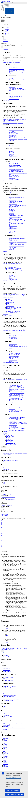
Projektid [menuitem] (11, 155)
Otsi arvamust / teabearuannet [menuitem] (16, 130)
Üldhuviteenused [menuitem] (13, 226)
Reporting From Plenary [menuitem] (11, 304)
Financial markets (5, 515)
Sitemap (5, 706)
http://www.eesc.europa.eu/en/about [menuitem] (11, 62)
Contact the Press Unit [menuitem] (11, 310)
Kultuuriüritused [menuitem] (13, 279)
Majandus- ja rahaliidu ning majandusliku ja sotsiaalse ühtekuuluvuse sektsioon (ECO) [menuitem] (16, 386)
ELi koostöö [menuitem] (12, 87)
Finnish (5, 748)
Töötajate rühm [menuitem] (12, 345)
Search (2, 21)
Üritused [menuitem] (11, 278)
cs (1, 522)
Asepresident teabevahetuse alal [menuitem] (16, 69)
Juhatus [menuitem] (11, 71)
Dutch (4, 760)
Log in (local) (9, 441)
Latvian (5, 757)
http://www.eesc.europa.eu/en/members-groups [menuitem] (14, 330)
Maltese (5, 758)
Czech (4, 739)
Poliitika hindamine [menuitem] (13, 156)
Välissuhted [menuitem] (12, 214)
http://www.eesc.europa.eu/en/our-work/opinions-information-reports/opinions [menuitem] (14, 120)
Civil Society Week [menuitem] (13, 163)
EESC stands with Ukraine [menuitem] (15, 176)
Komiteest (5, 49)
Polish (4, 761)
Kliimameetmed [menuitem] (12, 200)
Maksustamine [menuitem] (12, 231)
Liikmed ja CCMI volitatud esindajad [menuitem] (17, 335)
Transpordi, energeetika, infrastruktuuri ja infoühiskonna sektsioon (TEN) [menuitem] (18, 392)
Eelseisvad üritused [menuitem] (13, 276)
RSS (4, 707)
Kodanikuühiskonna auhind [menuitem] (15, 166)
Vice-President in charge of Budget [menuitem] (17, 70)
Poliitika (5, 180)
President (5, 314)
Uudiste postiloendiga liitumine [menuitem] (13, 311)
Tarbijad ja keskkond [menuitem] (14, 354)
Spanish (5, 745)
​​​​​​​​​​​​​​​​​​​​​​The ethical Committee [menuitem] (14, 99)
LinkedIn (7, 27)
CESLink (5, 726)
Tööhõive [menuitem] (11, 209)
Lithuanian (5, 756)
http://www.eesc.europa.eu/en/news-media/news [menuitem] (14, 294)
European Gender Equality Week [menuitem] (16, 244)
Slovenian (5, 766)
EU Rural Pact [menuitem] (12, 249)
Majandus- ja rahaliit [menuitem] (13, 206)
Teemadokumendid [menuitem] (13, 152)
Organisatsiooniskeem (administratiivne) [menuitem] (18, 79)
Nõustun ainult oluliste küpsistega (14, 794)
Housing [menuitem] (11, 218)
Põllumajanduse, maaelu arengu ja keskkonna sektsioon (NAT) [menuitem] (17, 397)
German (5, 742)
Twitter (6, 32)
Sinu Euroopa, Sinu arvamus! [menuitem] (16, 169)
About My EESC (10, 435)
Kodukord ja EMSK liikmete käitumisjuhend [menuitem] (15, 97)
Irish (4, 751)
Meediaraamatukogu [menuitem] (12, 312)
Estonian (5, 747)
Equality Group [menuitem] (12, 426)
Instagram (7, 29)
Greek (4, 743)
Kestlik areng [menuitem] (12, 230)
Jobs (4, 713)
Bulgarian (5, 738)
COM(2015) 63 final (6, 494)
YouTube (5, 41)
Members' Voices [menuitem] (10, 306)
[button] (3, 652)
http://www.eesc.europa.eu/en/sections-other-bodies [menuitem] (15, 379)
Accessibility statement (8, 700)
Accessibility (3, 43)
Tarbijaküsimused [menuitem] (13, 204)
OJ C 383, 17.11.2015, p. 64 (8, 497)
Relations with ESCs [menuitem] (14, 179)
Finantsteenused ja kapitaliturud (10, 460)
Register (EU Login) (11, 444)
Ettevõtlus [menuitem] (11, 211)
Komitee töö (6, 100)
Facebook (7, 30)
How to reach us (7, 668)
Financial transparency (8, 696)
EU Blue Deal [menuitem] (12, 247)
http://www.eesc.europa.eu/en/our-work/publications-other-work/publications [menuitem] (13, 122)
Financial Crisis (4, 514)
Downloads (6, 655)
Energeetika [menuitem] (12, 210)
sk (1, 546)
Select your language (5, 45)
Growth (2, 516)
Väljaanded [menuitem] (11, 151)
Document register (9, 677)
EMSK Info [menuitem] (9, 303)
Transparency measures (8, 693)
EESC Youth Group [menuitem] (13, 427)
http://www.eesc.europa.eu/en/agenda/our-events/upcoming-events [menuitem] (13, 264)
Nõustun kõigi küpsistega (12, 790)
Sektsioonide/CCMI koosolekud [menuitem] (13, 268)
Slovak (5, 765)
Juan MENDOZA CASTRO (8, 499)
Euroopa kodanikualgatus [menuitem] (15, 170)
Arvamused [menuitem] (11, 131)
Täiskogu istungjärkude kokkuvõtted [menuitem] (17, 137)
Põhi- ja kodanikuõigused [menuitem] (15, 217)
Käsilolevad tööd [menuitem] (13, 136)
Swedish (5, 767)
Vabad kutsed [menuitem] (12, 358)
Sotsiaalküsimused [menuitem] (13, 228)
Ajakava (5, 251)
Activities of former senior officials (11, 699)
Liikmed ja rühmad (7, 315)
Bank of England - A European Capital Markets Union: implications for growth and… (14, 649)
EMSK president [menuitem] (13, 67)
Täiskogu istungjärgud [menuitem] (11, 267)
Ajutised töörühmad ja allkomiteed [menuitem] (17, 417)
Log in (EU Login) (10, 443)
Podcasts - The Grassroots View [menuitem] (13, 307)
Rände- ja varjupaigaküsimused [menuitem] (16, 223)
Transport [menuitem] (11, 232)
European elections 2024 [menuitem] (14, 165)
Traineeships (6, 715)
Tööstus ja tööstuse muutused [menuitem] (15, 219)
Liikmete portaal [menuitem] (13, 338)
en (1, 527)
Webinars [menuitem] (11, 275)
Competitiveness (4, 513)
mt (1, 540)
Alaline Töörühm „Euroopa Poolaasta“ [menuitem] (18, 422)
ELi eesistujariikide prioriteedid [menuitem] (16, 88)
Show (2, 662)
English (5, 744)
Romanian (5, 764)
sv (1, 549)
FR (4, 484)
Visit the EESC (6, 670)
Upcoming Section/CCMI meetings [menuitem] (14, 269)
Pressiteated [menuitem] (9, 300)
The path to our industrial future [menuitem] (16, 171)
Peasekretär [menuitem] (11, 78)
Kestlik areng (6, 461)
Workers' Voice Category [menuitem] (15, 353)
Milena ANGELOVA (7, 505)
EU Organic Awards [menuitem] (13, 175)
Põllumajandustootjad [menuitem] (14, 356)
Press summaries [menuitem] (10, 302)
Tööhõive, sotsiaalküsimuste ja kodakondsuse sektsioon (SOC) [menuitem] (16, 395)
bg (1, 520)
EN (4, 482)
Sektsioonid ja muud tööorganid (10, 362)
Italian (4, 755)
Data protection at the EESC (9, 686)
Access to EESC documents (9, 695)
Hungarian (5, 753)
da (1, 523)
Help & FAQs (9, 440)
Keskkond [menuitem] (11, 213)
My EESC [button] (5, 434)
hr (1, 533)
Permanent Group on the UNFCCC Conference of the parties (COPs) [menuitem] (17, 429)
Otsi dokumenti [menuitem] (12, 146)
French (5, 749)
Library (5, 678)
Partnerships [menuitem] (12, 178)
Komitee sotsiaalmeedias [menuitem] (11, 308)
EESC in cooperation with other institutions (13, 723)
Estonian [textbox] (13, 45)
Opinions (5, 471)
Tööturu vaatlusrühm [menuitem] (14, 411)
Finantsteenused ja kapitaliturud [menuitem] (16, 215)
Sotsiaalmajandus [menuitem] (13, 360)
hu (1, 535)
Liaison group (6, 725)
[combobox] (16, 45)
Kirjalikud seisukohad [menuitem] (14, 133)
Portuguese (5, 762)
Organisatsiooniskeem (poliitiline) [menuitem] (16, 73)
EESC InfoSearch (9, 680)
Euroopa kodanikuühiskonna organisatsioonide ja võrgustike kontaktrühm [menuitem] (16, 420)
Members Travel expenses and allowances (12, 697)
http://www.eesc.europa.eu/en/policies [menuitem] (17, 192)
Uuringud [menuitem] (11, 154)
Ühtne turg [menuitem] (11, 227)
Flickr (6, 34)
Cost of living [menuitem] (12, 248)
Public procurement (7, 716)
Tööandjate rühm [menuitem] (13, 344)
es (1, 528)
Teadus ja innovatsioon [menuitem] (14, 224)
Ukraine (5, 431)
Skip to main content (5, 1)
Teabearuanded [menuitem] (12, 132)
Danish (5, 740)
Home (4, 467)
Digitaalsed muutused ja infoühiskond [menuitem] (17, 205)
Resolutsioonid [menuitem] (12, 135)
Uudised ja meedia (7, 280)
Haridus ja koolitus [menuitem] (13, 207)
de (1, 524)
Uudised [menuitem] (8, 299)
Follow (2, 650)
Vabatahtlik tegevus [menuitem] (13, 357)
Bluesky (7, 33)
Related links (6, 656)
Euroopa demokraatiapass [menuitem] (15, 167)
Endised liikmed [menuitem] (13, 337)
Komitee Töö (6, 469)
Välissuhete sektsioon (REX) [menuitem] (15, 399)
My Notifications (10, 436)
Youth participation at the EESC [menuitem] (16, 246)
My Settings (9, 437)
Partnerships (6, 717)
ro (1, 545)
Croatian (5, 752)
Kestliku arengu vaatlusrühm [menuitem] (15, 410)
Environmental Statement (9, 687)
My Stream (8, 439)
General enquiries (7, 671)
